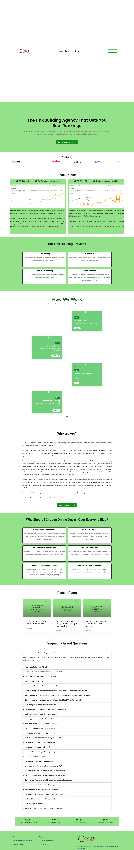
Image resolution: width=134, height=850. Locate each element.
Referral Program (18, 844)
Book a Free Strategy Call (66, 142)
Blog (77, 51)
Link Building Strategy (46, 840)
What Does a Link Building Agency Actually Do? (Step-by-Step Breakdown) (67, 623)
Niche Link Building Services (22, 840)
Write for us (43, 844)
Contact (15, 837)
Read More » (29, 628)
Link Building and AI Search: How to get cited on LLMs (36, 622)
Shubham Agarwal (44, 450)
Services (69, 51)
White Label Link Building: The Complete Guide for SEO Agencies (96, 623)
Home (60, 51)
